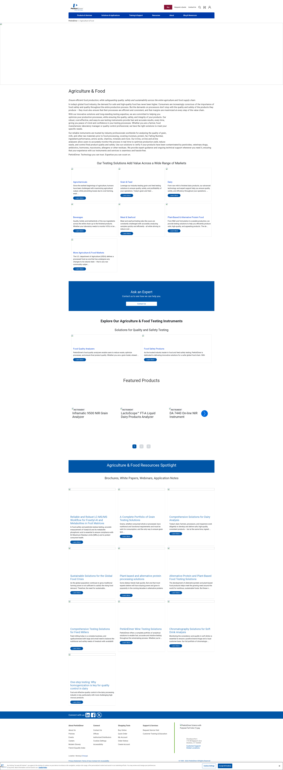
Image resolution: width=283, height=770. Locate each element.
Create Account (124, 744)
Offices (96, 734)
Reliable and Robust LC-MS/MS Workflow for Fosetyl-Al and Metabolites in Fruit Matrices (88, 520)
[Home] (77, 7)
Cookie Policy (43, 767)
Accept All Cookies (225, 766)
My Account (122, 737)
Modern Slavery (75, 744)
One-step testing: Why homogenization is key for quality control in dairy (89, 685)
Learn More (77, 542)
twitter (99, 715)
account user (209, 7)
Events (71, 737)
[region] (141, 766)
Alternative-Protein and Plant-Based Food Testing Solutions (190, 577)
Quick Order (122, 734)
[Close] (279, 765)
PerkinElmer (73, 21)
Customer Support (193, 746)
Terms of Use (86, 761)
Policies (72, 734)
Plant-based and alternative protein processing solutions (140, 577)
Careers (71, 741)
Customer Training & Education (155, 734)
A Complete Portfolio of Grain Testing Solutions (137, 518)
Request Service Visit (151, 730)
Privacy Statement (75, 761)
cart (204, 7)
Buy (168, 7)
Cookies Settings (209, 766)
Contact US (96, 761)
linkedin (87, 715)
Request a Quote (180, 7)
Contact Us (192, 7)
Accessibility (98, 744)
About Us (72, 730)
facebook (93, 715)
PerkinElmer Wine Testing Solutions (141, 629)
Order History (123, 741)
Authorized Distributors (102, 737)
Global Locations (193, 748)
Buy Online (122, 730)
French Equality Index (77, 748)
